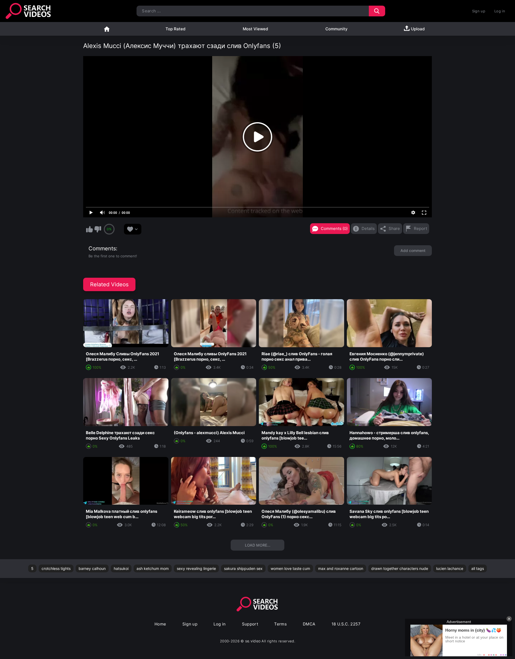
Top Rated (175, 28)
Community (336, 28)
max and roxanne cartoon (340, 568)
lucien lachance (449, 568)
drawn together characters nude (399, 568)
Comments (102, 248)
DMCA (309, 624)
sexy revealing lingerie (196, 568)
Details (368, 228)
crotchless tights (56, 568)
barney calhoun (92, 568)
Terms (280, 624)
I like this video (89, 229)
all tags (477, 568)
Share (394, 228)
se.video (253, 641)
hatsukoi (121, 568)
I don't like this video (97, 229)
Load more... (257, 545)
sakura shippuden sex (243, 568)
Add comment (412, 250)
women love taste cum (290, 568)
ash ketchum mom (153, 568)
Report (420, 228)
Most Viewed (255, 28)
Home (106, 29)
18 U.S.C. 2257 (346, 624)
